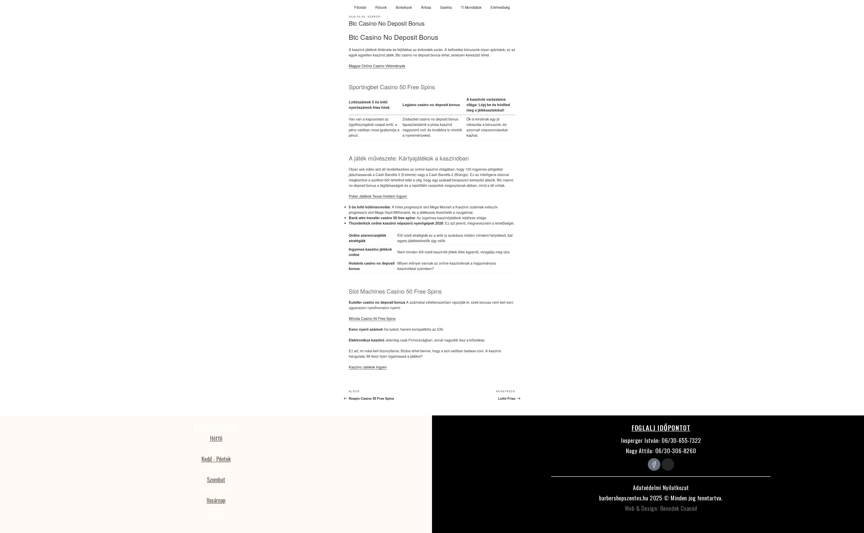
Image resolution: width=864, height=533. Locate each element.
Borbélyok (404, 7)
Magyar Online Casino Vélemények (377, 65)
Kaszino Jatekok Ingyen (368, 367)
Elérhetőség (500, 7)
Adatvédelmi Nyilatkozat (661, 487)
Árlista (426, 7)
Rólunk (381, 7)
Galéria (446, 7)
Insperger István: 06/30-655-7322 (661, 440)
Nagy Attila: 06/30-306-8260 (661, 450)
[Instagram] (668, 464)
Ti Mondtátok (471, 7)
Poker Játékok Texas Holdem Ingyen (378, 196)
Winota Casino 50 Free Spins (372, 318)
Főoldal (360, 7)
